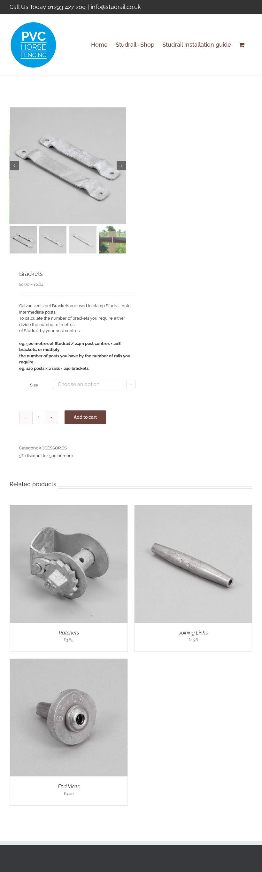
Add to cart (85, 417)
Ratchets (69, 633)
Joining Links (193, 633)
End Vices (69, 786)
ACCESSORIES (53, 448)
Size (34, 385)
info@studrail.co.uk (116, 7)
